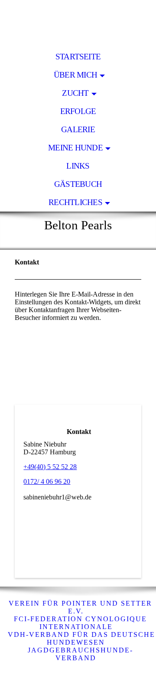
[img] (78, 24)
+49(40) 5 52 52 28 (50, 466)
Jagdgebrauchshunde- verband (80, 654)
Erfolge (78, 111)
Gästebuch (78, 184)
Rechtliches (75, 202)
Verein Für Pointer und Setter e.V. (80, 607)
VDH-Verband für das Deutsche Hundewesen (80, 638)
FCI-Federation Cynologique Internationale (80, 622)
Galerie (78, 129)
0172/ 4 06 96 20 (46, 481)
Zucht (75, 93)
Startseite (78, 56)
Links (77, 165)
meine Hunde (75, 147)
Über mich (75, 74)
